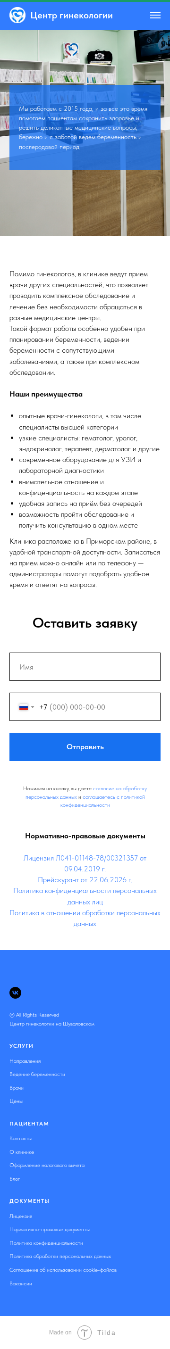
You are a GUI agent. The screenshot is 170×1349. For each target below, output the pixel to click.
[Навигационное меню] (155, 15)
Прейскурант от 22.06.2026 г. (85, 1318)
